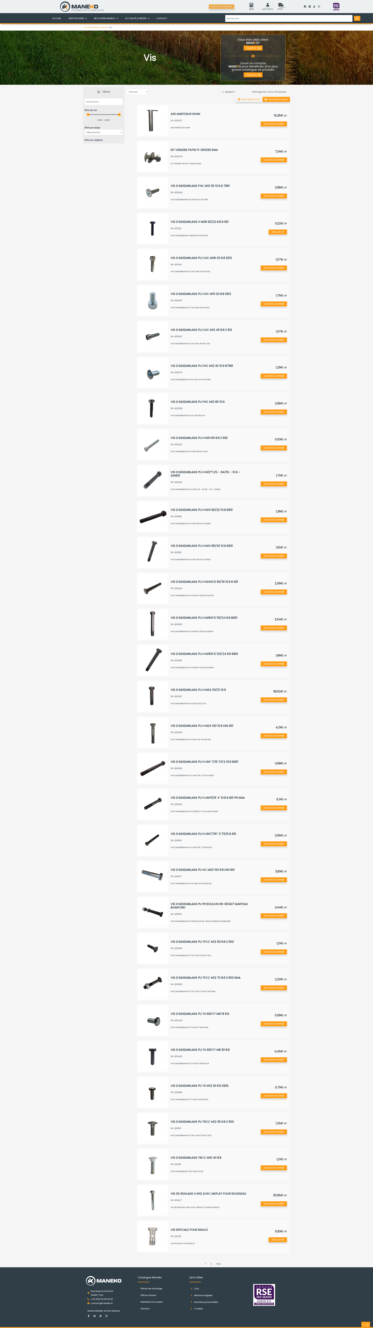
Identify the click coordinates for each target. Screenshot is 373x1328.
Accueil (88, 27)
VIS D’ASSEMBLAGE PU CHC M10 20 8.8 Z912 (201, 294)
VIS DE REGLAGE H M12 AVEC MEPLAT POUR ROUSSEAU (208, 1194)
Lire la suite (277, 231)
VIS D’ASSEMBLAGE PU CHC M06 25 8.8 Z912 (201, 258)
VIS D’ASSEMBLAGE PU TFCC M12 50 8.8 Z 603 (202, 942)
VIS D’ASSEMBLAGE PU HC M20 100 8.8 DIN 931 (203, 870)
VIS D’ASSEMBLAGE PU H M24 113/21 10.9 (198, 690)
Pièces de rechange (151, 1288)
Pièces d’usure (148, 1295)
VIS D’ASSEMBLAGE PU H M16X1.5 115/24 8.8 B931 (204, 618)
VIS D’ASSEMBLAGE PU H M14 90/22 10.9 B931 (202, 510)
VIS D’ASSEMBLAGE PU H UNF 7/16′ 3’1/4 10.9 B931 (204, 762)
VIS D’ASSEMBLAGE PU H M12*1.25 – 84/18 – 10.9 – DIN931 (205, 474)
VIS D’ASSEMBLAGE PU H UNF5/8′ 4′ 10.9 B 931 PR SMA (208, 798)
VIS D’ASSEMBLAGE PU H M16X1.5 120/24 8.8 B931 (204, 654)
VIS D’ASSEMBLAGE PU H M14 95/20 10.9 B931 (202, 546)
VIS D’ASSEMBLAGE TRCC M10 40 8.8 (196, 1158)
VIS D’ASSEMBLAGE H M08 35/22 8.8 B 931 (200, 222)
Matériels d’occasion (152, 1301)
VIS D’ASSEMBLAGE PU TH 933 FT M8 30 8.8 (200, 1050)
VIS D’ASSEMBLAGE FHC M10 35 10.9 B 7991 (200, 186)
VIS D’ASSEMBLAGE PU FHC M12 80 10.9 (198, 402)
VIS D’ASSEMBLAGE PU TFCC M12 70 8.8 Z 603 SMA (205, 978)
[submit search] (357, 18)
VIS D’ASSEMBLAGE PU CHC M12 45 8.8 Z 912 (201, 330)
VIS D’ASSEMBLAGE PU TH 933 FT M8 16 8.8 (200, 1014)
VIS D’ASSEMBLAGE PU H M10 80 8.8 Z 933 (199, 438)
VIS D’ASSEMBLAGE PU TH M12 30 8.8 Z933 (199, 1086)
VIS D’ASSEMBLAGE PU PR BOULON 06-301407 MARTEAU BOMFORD (209, 906)
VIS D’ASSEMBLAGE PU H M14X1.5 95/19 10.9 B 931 (204, 582)
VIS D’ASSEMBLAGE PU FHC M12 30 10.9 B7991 (202, 366)
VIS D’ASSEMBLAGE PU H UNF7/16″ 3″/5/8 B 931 (203, 834)
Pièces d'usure (100, 27)
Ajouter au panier (274, 123)
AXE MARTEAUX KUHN (185, 114)
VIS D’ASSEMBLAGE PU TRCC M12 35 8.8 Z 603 (202, 1122)
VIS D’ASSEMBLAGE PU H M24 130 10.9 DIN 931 (202, 726)
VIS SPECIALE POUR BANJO (189, 1230)
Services (145, 1308)
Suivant (229, 91)
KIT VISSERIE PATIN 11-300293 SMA (194, 150)
